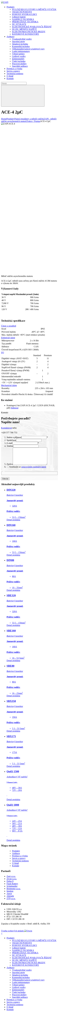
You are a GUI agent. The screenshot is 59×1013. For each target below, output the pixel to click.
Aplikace (10, 36)
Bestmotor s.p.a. (14, 888)
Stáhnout (14, 408)
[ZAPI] (4, 2)
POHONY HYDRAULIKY (24, 14)
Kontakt (10, 78)
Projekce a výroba (14, 68)
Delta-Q (10, 881)
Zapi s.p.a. (11, 876)
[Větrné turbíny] (29, 220)
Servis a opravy (13, 71)
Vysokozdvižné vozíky (22, 39)
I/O (2, 352)
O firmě (10, 76)
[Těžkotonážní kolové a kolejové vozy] (29, 177)
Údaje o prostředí (8, 326)
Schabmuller (12, 886)
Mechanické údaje (9, 385)
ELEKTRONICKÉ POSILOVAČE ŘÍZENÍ (31, 26)
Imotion (10, 891)
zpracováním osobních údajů (33, 467)
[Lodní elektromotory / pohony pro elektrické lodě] (29, 241)
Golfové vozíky (19, 56)
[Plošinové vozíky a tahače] (29, 156)
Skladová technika (20, 44)
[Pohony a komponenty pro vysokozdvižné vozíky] (29, 135)
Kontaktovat (6, 428)
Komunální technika (21, 46)
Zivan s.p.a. (12, 879)
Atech (9, 893)
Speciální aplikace (20, 66)
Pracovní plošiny (19, 64)
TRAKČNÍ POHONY (22, 12)
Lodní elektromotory (21, 51)
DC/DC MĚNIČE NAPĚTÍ (24, 29)
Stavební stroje (18, 41)
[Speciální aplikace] (29, 262)
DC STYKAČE (19, 24)
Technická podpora (15, 73)
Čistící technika (18, 61)
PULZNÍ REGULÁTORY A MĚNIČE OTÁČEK (34, 9)
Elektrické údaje (8, 338)
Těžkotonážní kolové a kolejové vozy (28, 49)
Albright (10, 896)
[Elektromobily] (29, 198)
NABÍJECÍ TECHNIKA (23, 19)
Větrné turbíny (18, 54)
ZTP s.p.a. (11, 898)
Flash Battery (12, 884)
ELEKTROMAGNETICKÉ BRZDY (28, 31)
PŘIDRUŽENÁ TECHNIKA (25, 22)
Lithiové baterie (19, 17)
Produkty (11, 7)
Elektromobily (18, 59)
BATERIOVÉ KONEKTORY (25, 34)
